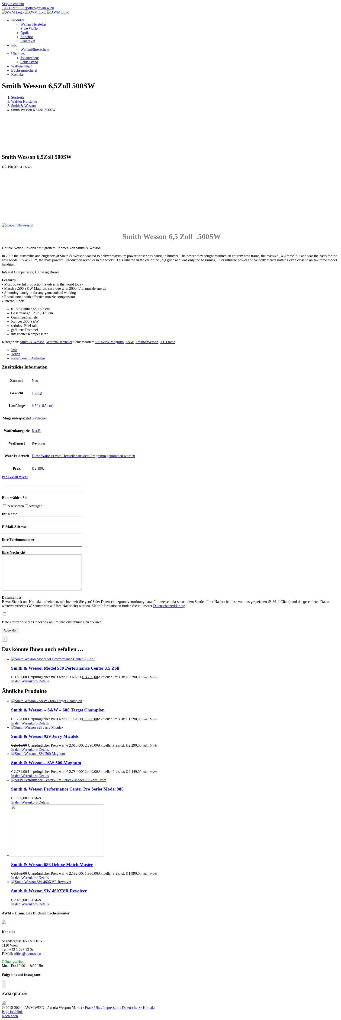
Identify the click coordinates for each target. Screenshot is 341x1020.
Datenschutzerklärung (169, 606)
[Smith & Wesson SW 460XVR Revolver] (175, 882)
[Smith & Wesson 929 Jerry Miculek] (175, 727)
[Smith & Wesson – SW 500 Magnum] (175, 754)
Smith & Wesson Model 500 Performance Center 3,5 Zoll (65, 668)
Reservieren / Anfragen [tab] (28, 358)
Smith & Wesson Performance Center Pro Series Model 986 (67, 789)
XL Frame (167, 342)
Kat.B (36, 431)
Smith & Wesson (32, 342)
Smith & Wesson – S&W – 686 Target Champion (58, 710)
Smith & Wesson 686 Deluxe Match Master (52, 864)
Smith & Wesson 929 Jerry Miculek (45, 736)
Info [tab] (14, 350)
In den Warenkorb (24, 681)
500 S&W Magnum (109, 342)
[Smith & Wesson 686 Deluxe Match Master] (175, 831)
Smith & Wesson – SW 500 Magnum (46, 762)
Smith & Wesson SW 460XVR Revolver (49, 890)
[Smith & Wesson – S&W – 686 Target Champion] (175, 701)
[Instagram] (4, 984)
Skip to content (13, 4)
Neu (35, 380)
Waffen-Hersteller (59, 342)
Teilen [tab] (15, 354)
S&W (129, 342)
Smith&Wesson (146, 342)
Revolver (38, 443)
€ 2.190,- (38, 468)
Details (44, 681)
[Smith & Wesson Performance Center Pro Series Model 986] (175, 780)
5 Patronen (40, 418)
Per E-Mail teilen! (15, 477)
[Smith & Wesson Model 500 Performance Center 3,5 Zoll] (175, 659)
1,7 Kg (37, 393)
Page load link (12, 1012)
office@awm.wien (40, 8)
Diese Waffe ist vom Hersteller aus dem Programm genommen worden (83, 456)
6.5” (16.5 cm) (42, 406)
